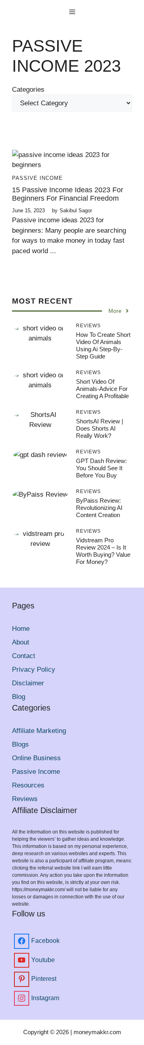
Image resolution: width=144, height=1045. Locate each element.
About (20, 642)
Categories (28, 89)
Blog (18, 697)
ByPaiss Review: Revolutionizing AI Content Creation (99, 507)
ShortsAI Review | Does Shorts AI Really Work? (99, 428)
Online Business (36, 758)
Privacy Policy (33, 669)
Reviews (25, 799)
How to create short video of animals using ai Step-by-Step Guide (103, 345)
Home (21, 628)
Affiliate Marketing (39, 731)
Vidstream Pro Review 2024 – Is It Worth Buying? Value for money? (103, 551)
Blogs (20, 744)
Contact (23, 656)
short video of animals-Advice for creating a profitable (102, 388)
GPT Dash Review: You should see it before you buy (101, 468)
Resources (28, 785)
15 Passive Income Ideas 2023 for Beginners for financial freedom (67, 194)
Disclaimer (28, 683)
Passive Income (37, 178)
